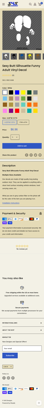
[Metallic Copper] (5, 105)
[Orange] (29, 105)
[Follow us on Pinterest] (13, 378)
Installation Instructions (10, 203)
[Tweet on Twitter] (35, 155)
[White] (5, 92)
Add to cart (22, 146)
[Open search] (30, 4)
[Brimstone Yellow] (23, 92)
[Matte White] (35, 98)
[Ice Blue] (5, 98)
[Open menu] (3, 4)
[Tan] (23, 111)
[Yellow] (35, 111)
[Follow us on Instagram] (8, 378)
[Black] (11, 92)
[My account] (35, 4)
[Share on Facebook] (26, 155)
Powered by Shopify (8, 403)
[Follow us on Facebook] (4, 378)
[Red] (17, 111)
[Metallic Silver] (17, 105)
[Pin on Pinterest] (31, 155)
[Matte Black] (29, 98)
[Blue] (17, 92)
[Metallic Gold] (11, 105)
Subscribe (10, 355)
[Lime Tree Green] (23, 98)
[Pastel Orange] (35, 105)
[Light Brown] (11, 98)
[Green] (29, 92)
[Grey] (35, 92)
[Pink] (5, 111)
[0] (39, 4)
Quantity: (5, 137)
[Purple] (11, 111)
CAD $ (6, 366)
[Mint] (23, 105)
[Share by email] (40, 155)
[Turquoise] (29, 111)
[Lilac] (17, 98)
